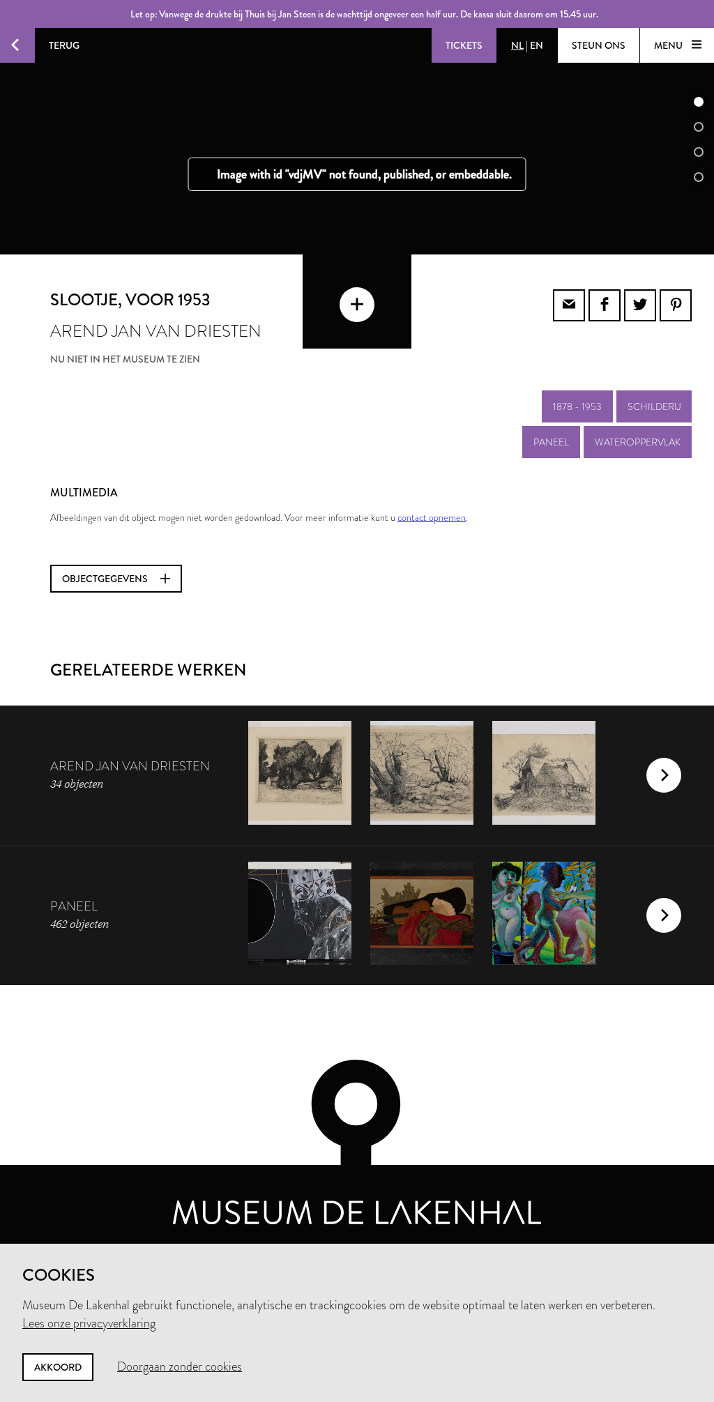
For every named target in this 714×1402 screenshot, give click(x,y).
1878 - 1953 (577, 406)
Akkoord (58, 1367)
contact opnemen (431, 517)
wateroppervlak (638, 442)
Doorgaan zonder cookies (179, 1366)
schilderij (654, 406)
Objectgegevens (106, 579)
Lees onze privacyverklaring (88, 1323)
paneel (551, 442)
